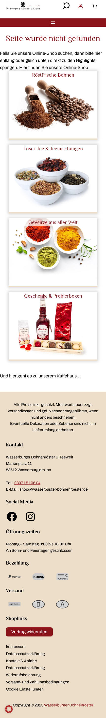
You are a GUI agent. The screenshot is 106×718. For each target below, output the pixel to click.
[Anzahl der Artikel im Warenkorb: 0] (94, 6)
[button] (9, 709)
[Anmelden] (80, 6)
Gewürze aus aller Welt (53, 222)
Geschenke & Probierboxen (53, 296)
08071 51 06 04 (27, 483)
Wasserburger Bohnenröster (68, 705)
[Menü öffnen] (53, 23)
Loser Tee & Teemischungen (53, 148)
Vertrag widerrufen (29, 631)
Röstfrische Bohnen (53, 75)
